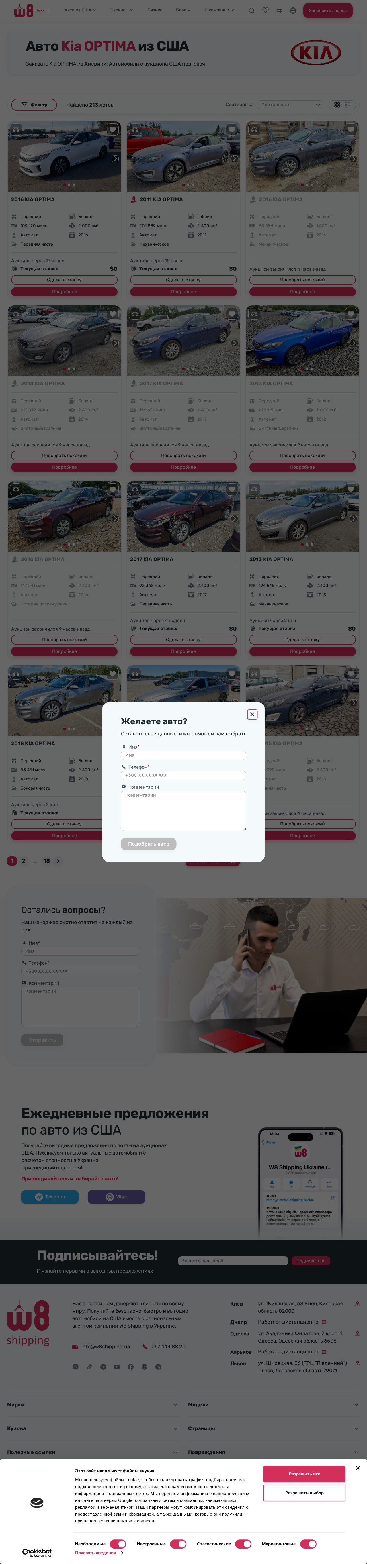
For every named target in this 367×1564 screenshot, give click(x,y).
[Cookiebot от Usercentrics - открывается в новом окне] (37, 1553)
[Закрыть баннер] (358, 1468)
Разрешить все (304, 1473)
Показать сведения (95, 1552)
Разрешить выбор (304, 1492)
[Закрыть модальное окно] (252, 714)
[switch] (178, 1544)
